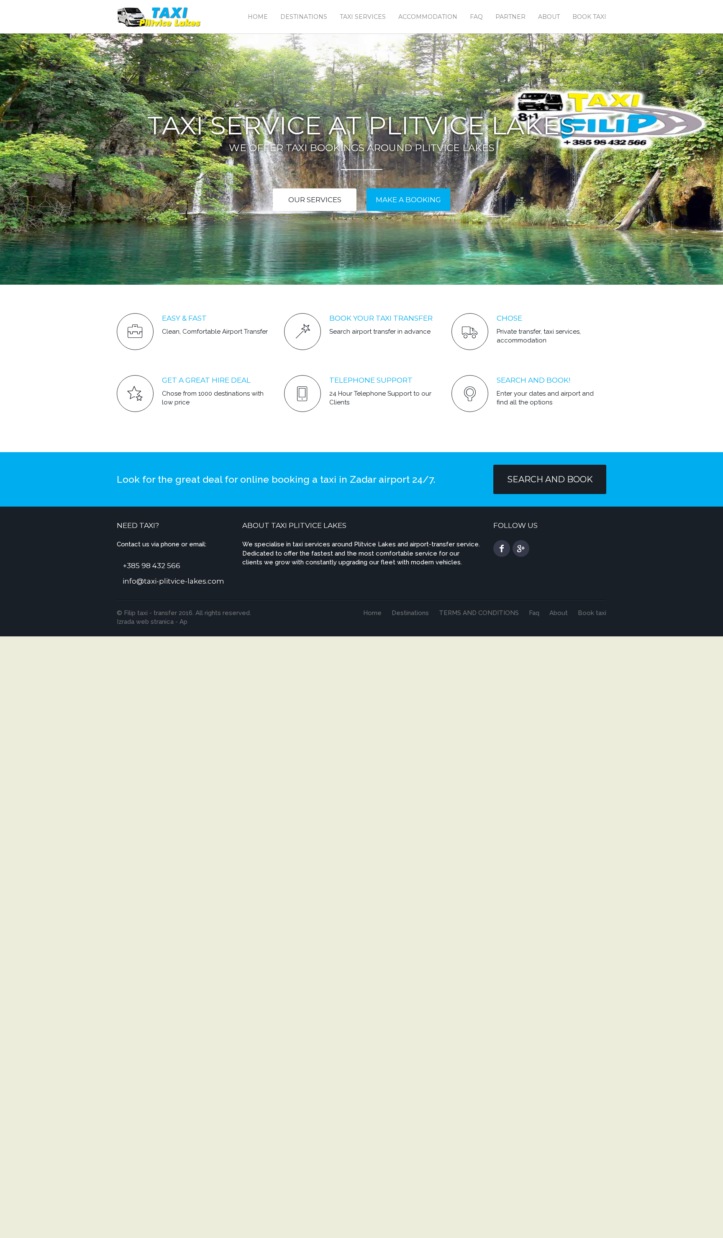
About (549, 17)
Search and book (550, 479)
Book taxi (589, 17)
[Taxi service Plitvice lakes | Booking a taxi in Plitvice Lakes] (159, 16)
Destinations (303, 17)
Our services (314, 200)
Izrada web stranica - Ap (152, 621)
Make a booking (408, 200)
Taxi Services (363, 17)
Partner (510, 17)
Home (258, 17)
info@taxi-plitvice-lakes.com (173, 581)
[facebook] (501, 548)
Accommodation (427, 17)
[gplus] (521, 548)
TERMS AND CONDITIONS (479, 613)
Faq (476, 17)
